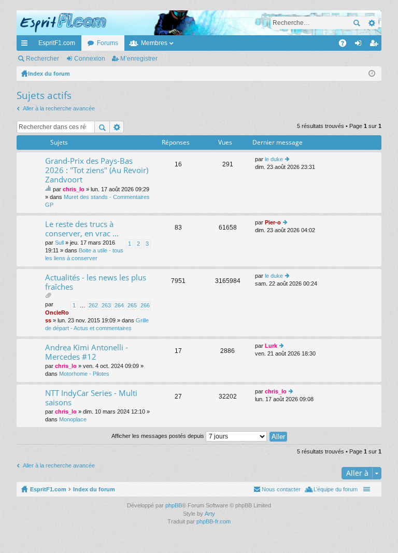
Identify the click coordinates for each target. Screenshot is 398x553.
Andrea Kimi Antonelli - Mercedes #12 (86, 352)
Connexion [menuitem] (360, 45)
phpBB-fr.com (213, 521)
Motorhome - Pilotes (84, 374)
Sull (59, 242)
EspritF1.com (56, 43)
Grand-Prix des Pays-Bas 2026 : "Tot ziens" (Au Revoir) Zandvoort (96, 170)
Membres (154, 43)
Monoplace (73, 419)
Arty (210, 514)
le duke (274, 159)
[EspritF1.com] (199, 22)
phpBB (173, 505)
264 (119, 305)
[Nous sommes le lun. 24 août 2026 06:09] (371, 73)
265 (132, 305)
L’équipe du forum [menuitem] (336, 489)
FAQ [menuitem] (346, 45)
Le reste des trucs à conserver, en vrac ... (82, 228)
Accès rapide (26, 45)
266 (145, 305)
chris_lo (73, 189)
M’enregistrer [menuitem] (375, 45)
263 (106, 305)
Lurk (271, 346)
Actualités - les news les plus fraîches (95, 282)
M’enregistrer (139, 58)
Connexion (89, 58)
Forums (107, 43)
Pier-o (273, 222)
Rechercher (356, 23)
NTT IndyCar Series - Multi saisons (91, 397)
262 (93, 305)
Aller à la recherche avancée (59, 108)
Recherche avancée (371, 23)
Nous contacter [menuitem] (281, 489)
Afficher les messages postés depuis (158, 436)
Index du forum (94, 489)
